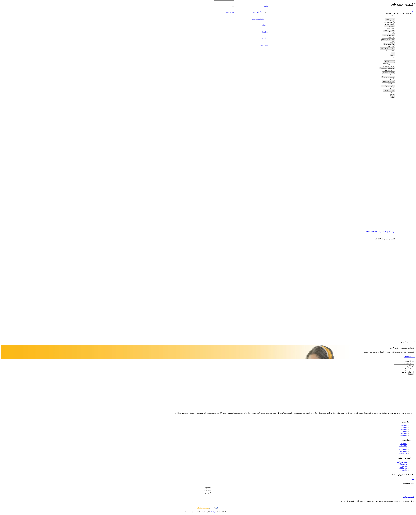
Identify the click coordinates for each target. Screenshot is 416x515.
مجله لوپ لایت (402, 462)
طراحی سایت (205, 508)
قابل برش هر (388, 39)
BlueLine (404, 429)
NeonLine (403, 435)
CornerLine (403, 450)
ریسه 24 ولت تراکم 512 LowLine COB (380, 231)
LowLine (404, 431)
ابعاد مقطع (389, 44)
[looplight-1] (398, 409)
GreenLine (403, 444)
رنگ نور (390, 19)
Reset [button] (387, 19)
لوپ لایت (410, 11)
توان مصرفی (388, 35)
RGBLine (404, 427)
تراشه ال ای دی (387, 48)
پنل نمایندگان (402, 464)
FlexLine (404, 433)
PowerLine (403, 451)
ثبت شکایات (403, 468)
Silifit (405, 448)
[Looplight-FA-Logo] (214, 24)
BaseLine (404, 426)
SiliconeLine (403, 446)
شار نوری (389, 26)
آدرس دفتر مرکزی (408, 497)
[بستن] (233, 6)
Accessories (403, 453)
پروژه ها (404, 466)
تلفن (412, 479)
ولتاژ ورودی (389, 31)
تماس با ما (403, 470)
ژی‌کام (199, 508)
